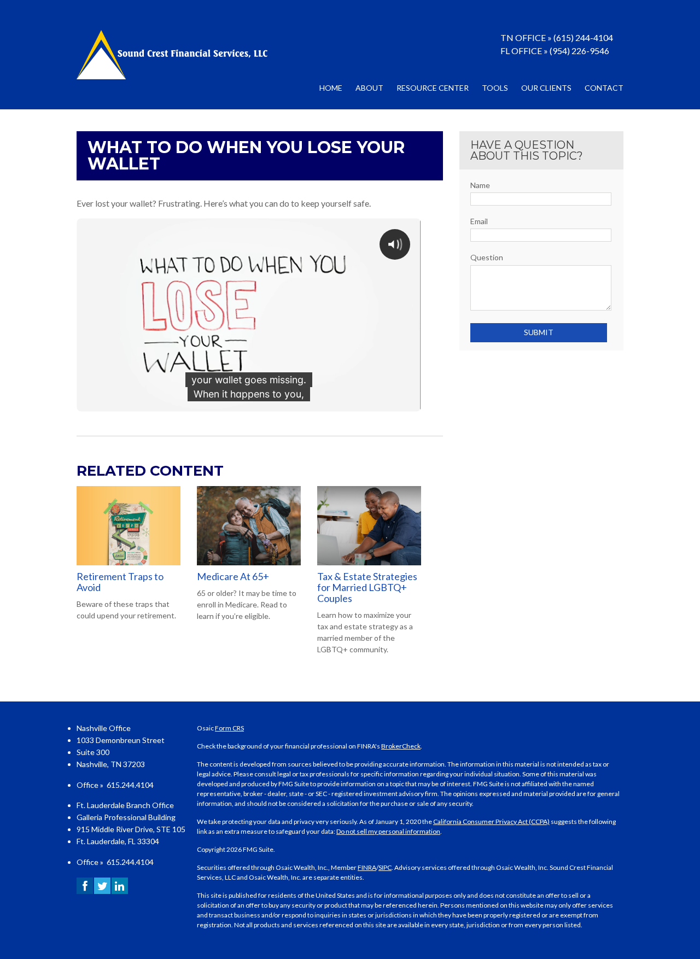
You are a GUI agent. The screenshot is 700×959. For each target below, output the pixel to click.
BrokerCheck (401, 746)
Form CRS (229, 728)
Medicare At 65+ (233, 576)
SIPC (385, 867)
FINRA (367, 867)
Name (480, 185)
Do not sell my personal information (388, 831)
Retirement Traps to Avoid (120, 581)
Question (486, 257)
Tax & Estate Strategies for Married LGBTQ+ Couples (367, 587)
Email (479, 221)
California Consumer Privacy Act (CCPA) (491, 821)
